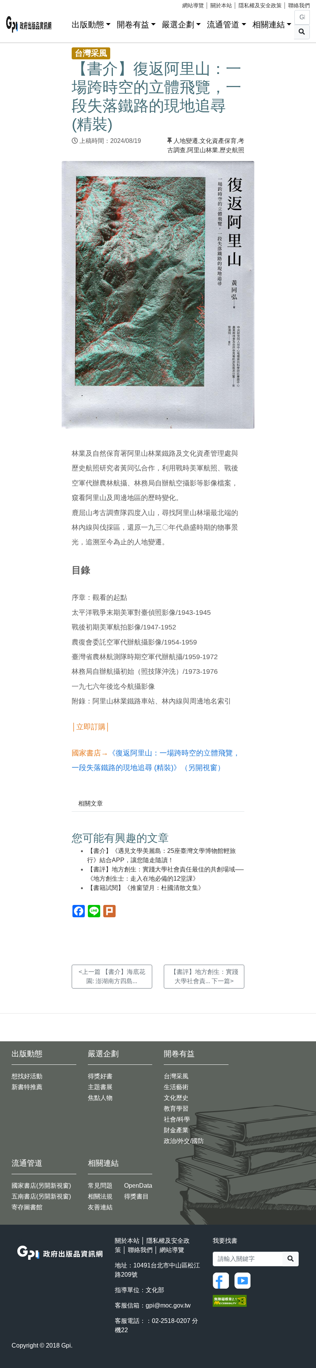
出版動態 (88, 24)
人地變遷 (185, 141)
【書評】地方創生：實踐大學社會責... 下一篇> (204, 976)
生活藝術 (176, 1087)
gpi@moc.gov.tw (168, 1305)
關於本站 (221, 5)
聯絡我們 (299, 5)
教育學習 (176, 1108)
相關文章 (90, 803)
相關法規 (100, 1196)
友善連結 (100, 1207)
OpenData (138, 1185)
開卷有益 (133, 24)
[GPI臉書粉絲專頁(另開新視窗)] (223, 1280)
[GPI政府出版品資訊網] (29, 24)
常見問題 (100, 1185)
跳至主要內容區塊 (21, 4)
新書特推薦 (27, 1087)
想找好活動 (27, 1076)
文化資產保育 (218, 141)
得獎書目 (136, 1196)
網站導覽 (193, 5)
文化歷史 (176, 1097)
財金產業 (176, 1130)
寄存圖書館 (27, 1207)
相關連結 (268, 24)
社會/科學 (177, 1119)
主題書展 (100, 1087)
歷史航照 (232, 150)
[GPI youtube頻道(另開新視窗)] (244, 1280)
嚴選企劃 (178, 24)
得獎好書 (100, 1076)
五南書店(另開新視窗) (41, 1196)
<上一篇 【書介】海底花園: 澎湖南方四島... (112, 976)
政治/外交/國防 (184, 1141)
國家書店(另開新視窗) (41, 1185)
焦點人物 (100, 1097)
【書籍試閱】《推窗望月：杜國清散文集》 (145, 888)
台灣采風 (176, 1076)
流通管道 (223, 24)
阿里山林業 (202, 150)
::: (63, 23)
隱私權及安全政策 (260, 5)
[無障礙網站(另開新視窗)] (230, 1300)
